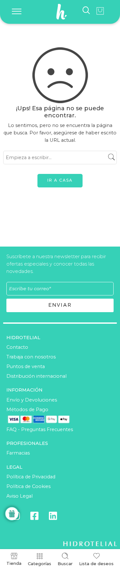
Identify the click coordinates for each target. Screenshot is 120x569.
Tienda (13, 563)
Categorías (39, 563)
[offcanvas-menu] (17, 12)
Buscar (65, 563)
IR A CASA (60, 180)
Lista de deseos (96, 563)
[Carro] (100, 10)
